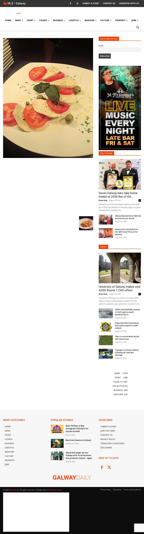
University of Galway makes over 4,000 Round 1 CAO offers (120, 288)
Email (101, 46)
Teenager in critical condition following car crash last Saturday (127, 352)
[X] (77, 3)
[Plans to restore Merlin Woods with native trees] (106, 340)
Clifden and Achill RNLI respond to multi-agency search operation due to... (127, 312)
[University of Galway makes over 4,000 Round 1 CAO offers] (120, 268)
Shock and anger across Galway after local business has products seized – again (79, 455)
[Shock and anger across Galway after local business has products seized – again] (57, 455)
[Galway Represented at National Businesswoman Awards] (106, 220)
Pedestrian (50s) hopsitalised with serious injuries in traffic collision (127, 325)
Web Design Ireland (54, 490)
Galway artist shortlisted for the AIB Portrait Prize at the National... (126, 231)
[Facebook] (70, 3)
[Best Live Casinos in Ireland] (57, 443)
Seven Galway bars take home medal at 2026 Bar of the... (118, 194)
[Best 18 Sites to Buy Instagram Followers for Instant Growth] (57, 429)
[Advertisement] (48, 187)
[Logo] (19, 13)
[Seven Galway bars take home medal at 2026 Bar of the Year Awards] (120, 174)
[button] (137, 27)
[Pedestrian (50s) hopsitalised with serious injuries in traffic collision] (106, 327)
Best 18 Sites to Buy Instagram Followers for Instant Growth (77, 428)
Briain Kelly (103, 200)
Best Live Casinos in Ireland (78, 440)
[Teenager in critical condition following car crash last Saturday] (106, 354)
